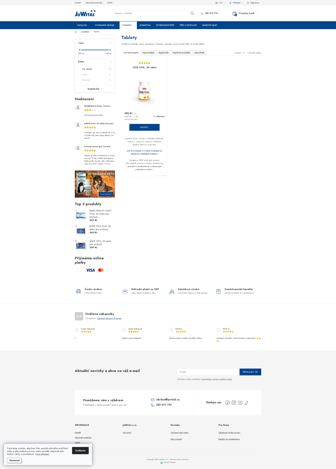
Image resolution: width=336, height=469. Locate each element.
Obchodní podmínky (94, 2)
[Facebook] (227, 403)
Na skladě (96, 69)
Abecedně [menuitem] (199, 53)
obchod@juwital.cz (168, 399)
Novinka (96, 80)
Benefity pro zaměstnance (229, 439)
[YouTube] (240, 403)
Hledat (192, 13)
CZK (221, 2)
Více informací (42, 454)
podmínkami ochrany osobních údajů (217, 379)
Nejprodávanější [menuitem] (181, 53)
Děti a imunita (176, 439)
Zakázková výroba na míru (229, 432)
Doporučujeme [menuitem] (131, 53)
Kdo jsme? (127, 432)
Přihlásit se (250, 372)
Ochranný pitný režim (179, 432)
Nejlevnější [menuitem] (148, 53)
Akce (96, 74)
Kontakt (78, 2)
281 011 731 (211, 13)
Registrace (255, 2)
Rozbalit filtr (93, 88)
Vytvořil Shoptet (169, 462)
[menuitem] (83, 25)
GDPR (109, 2)
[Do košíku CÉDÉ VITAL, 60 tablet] (144, 127)
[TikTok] (246, 403)
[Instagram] (234, 403)
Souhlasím (80, 450)
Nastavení (14, 460)
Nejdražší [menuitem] (164, 53)
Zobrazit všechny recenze (109, 318)
